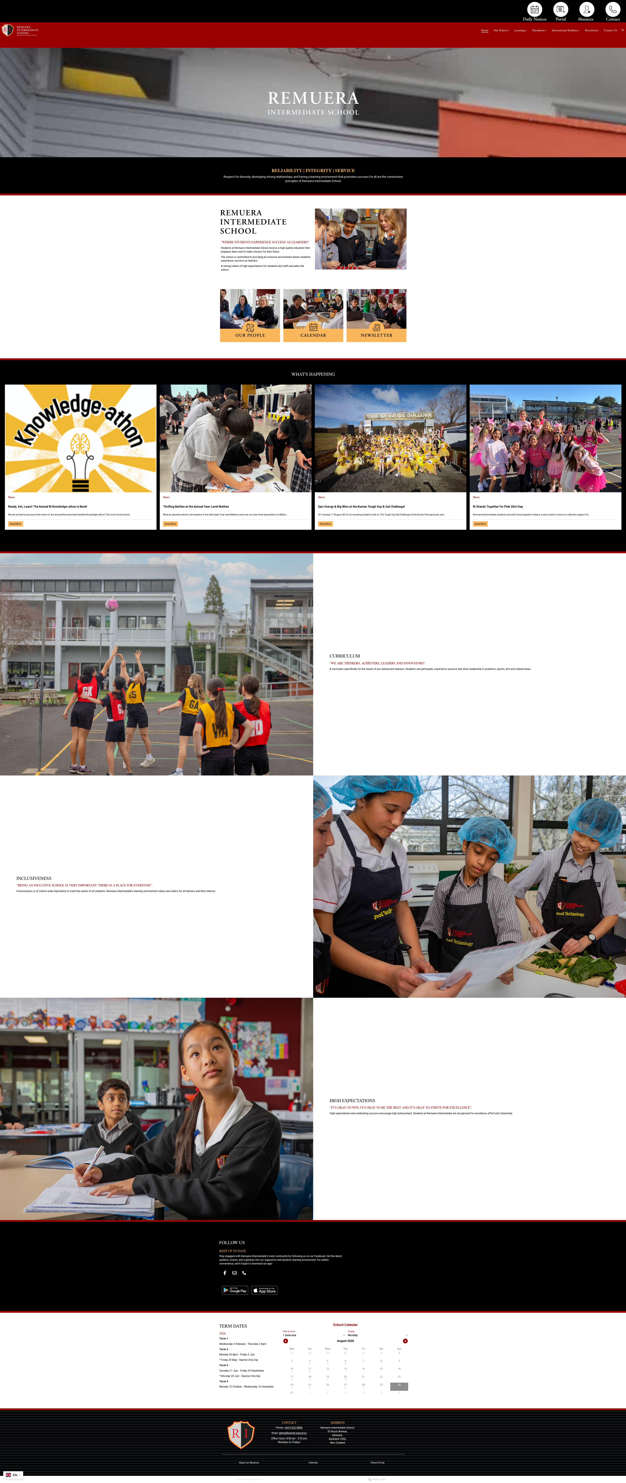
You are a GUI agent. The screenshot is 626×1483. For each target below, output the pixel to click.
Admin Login (378, 1479)
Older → (313, 535)
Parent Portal (377, 1462)
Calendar (313, 1462)
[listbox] (314, 1335)
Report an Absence (249, 1462)
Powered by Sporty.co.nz (249, 1479)
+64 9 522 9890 (293, 1427)
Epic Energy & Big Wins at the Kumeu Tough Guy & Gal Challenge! (361, 506)
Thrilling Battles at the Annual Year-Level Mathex (196, 506)
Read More (15, 524)
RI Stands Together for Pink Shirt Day (498, 506)
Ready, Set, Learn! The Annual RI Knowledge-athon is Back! (47, 506)
